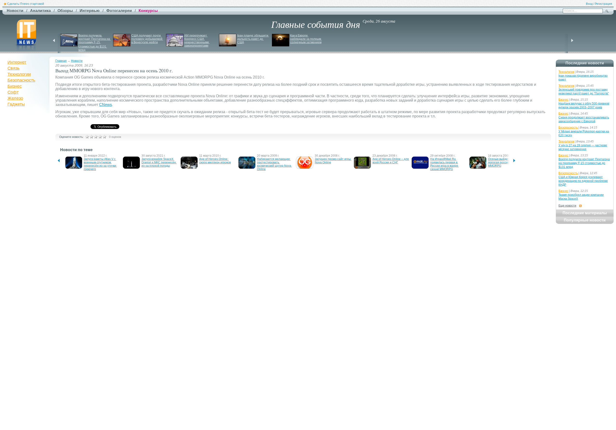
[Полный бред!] (87, 137)
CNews (105, 105)
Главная (61, 60)
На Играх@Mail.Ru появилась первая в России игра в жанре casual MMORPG (444, 164)
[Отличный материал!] (104, 137)
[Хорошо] (100, 137)
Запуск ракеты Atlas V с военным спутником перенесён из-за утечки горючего (100, 164)
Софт (13, 92)
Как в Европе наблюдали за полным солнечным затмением (306, 39)
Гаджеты (16, 104)
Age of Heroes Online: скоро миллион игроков (215, 160)
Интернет (16, 62)
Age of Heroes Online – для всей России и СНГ (391, 160)
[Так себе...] (96, 137)
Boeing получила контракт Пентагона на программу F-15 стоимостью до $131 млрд (94, 43)
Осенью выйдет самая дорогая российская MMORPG (503, 162)
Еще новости (567, 205)
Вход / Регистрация (599, 4)
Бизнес (14, 86)
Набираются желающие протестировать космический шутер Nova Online (274, 164)
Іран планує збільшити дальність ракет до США (253, 39)
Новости (77, 60)
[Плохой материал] (91, 137)
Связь (13, 68)
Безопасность (21, 80)
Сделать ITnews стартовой (25, 4)
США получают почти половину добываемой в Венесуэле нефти (147, 39)
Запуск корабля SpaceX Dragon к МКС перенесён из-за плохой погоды (159, 162)
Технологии (19, 74)
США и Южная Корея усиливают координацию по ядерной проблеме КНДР (583, 180)
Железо (15, 98)
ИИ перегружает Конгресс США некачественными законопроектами (197, 40)
